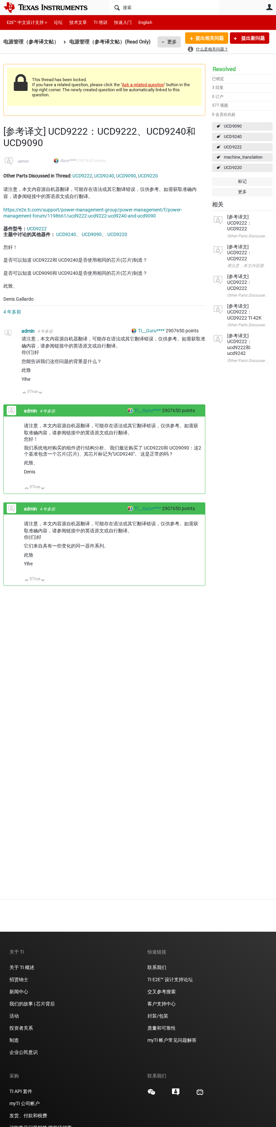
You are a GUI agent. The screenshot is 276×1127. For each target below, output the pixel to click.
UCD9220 (233, 167)
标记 (242, 181)
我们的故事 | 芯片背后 (32, 1003)
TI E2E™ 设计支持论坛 (170, 979)
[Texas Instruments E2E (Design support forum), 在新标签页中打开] (176, 1094)
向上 (24, 393)
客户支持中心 (161, 1003)
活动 (14, 1016)
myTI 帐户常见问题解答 (172, 1040)
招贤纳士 (18, 979)
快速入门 (123, 22)
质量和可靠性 (162, 1028)
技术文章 (78, 22)
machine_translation (243, 157)
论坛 (58, 22)
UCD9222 (233, 147)
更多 (172, 41)
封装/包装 (157, 1016)
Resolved (224, 69)
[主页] (50, 7)
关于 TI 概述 (21, 967)
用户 (269, 7)
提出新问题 (252, 38)
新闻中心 (18, 991)
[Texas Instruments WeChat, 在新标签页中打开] (151, 1094)
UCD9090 (233, 126)
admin (23, 161)
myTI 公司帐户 (24, 1103)
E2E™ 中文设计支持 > (27, 22)
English (145, 22)
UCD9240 (233, 136)
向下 (40, 393)
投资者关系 (21, 1028)
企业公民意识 (23, 1052)
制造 (14, 1040)
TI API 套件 (20, 1091)
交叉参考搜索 (161, 991)
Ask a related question (143, 84)
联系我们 (156, 967)
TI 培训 (100, 22)
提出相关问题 (210, 38)
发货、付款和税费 (28, 1115)
